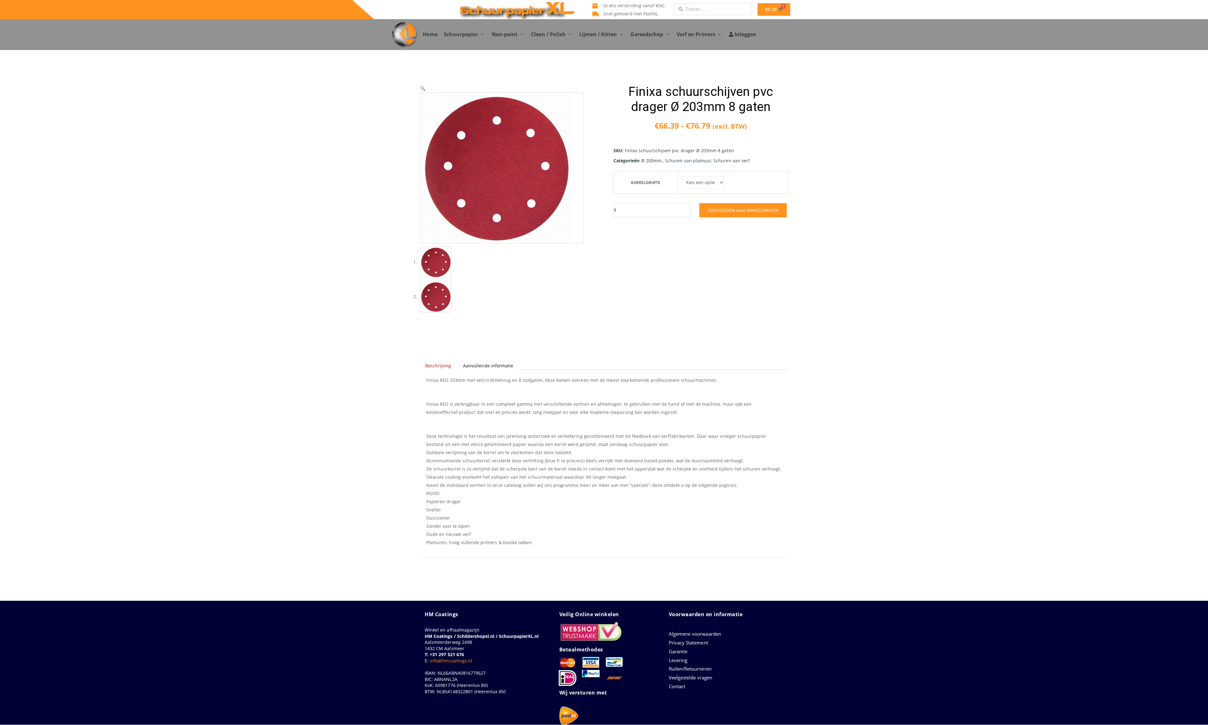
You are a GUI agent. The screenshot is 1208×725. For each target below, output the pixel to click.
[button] (465, 34)
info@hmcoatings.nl (451, 661)
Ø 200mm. (652, 161)
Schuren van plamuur (688, 161)
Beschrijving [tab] (438, 366)
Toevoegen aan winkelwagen (743, 210)
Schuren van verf (731, 161)
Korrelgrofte (646, 182)
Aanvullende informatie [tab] (488, 366)
